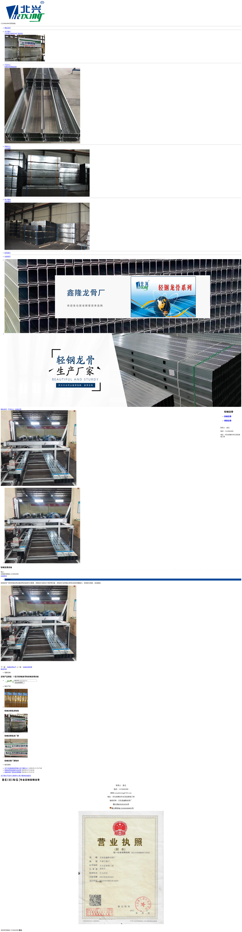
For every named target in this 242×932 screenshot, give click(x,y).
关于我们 (8, 31)
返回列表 (4, 669)
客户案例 (8, 199)
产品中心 (8, 65)
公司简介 (8, 33)
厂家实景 (20, 33)
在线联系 (4, 576)
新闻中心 (8, 146)
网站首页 (8, 28)
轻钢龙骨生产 (11, 667)
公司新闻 (8, 148)
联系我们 (8, 253)
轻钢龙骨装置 (27, 667)
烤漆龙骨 (14, 67)
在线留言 (8, 256)
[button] (9, 681)
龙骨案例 (8, 201)
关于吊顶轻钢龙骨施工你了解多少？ (17, 768)
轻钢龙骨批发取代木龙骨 (13, 770)
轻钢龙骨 (8, 67)
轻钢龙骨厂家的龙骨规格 (13, 772)
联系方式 (14, 33)
